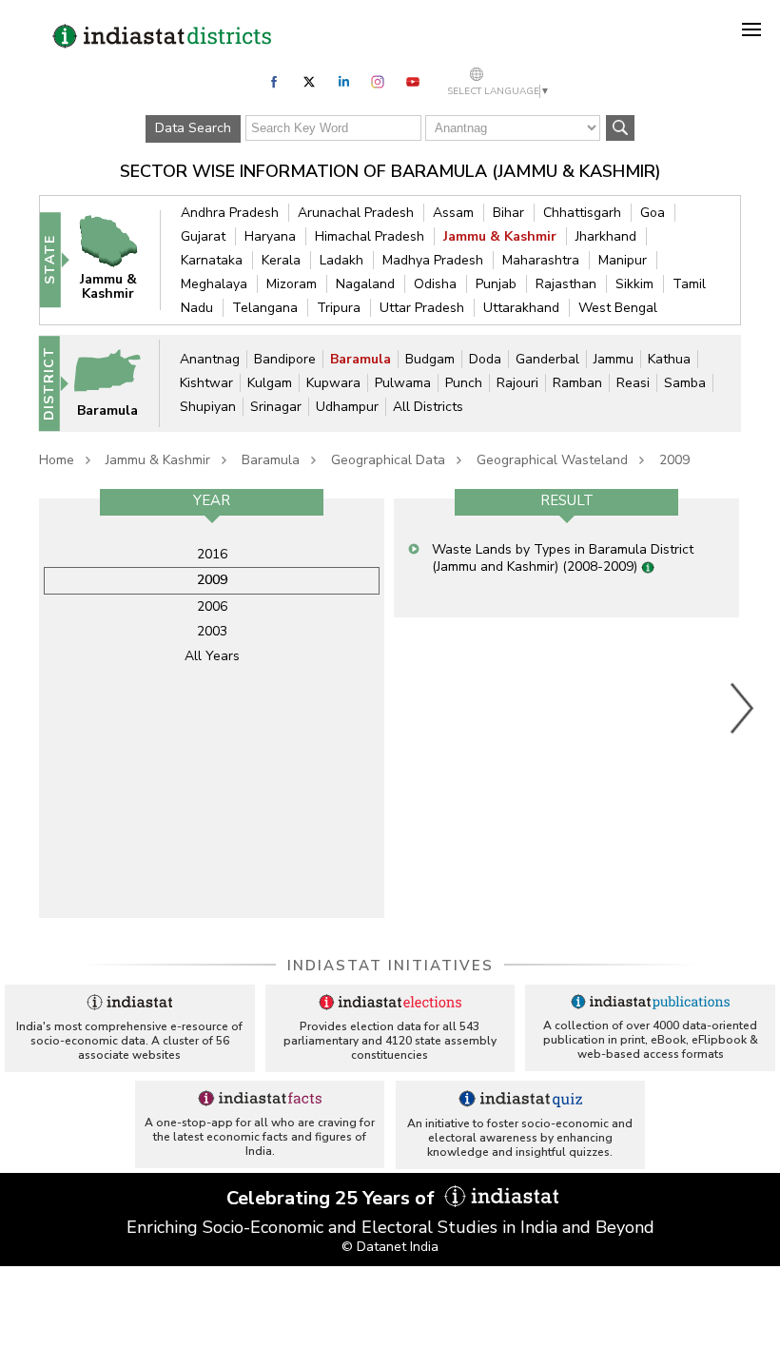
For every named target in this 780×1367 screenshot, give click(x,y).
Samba (685, 383)
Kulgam (269, 383)
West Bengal (617, 308)
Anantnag (210, 359)
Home (56, 460)
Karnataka (212, 260)
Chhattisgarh (582, 213)
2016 (212, 554)
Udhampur (347, 407)
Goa (652, 213)
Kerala (281, 260)
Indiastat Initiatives (390, 965)
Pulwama (403, 383)
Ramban (577, 383)
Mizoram (291, 284)
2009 (674, 460)
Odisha (435, 284)
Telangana (265, 308)
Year (211, 500)
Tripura (339, 308)
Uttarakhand (521, 308)
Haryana (270, 236)
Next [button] (743, 707)
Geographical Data (388, 460)
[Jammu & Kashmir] (117, 259)
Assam (453, 213)
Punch (463, 383)
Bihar (508, 213)
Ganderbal (547, 359)
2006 (212, 606)
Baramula (360, 359)
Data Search (193, 128)
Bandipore (285, 359)
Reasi (633, 383)
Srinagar (276, 407)
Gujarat (203, 236)
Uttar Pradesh (422, 308)
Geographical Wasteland (552, 460)
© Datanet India (390, 1247)
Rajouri (517, 383)
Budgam (430, 359)
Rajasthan (566, 284)
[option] (211, 707)
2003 (212, 631)
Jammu (614, 359)
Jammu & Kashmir (499, 236)
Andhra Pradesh (230, 213)
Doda (485, 359)
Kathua (669, 359)
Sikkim (634, 284)
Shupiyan (208, 407)
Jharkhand (605, 236)
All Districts (428, 407)
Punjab (496, 284)
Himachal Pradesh (369, 236)
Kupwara (333, 383)
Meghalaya (214, 284)
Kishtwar (206, 383)
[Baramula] (116, 382)
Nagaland (365, 284)
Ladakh (341, 260)
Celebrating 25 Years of (332, 1198)
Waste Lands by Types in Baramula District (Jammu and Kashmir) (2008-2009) (562, 558)
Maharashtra (540, 260)
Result (567, 500)
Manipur (622, 260)
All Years (212, 656)
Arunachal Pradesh (356, 213)
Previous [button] (29, 707)
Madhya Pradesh (432, 260)
